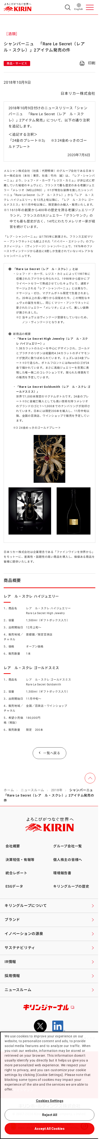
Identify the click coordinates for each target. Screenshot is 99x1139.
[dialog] (49, 1085)
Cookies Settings (49, 1101)
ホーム (9, 790)
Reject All (49, 1115)
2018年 (57, 790)
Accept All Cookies (49, 1128)
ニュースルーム (32, 790)
